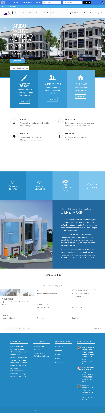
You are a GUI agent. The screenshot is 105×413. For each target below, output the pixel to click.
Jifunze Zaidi (18, 61)
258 (24, 328)
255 (12, 328)
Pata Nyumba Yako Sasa (20, 68)
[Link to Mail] (101, 12)
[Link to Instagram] (98, 12)
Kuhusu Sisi (59, 346)
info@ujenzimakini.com (41, 356)
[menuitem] (17, 13)
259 (28, 328)
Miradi (57, 359)
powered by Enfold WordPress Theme (39, 410)
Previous (5, 47)
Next (100, 47)
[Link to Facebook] (95, 12)
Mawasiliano (60, 363)
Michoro (58, 354)
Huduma (58, 350)
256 (16, 328)
